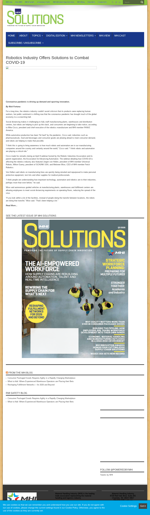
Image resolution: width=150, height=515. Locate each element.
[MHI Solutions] (35, 24)
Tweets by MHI (106, 475)
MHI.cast (120, 35)
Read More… (11, 205)
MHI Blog (81, 2)
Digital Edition (55, 35)
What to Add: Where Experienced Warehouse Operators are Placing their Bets (41, 381)
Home (11, 35)
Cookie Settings (128, 506)
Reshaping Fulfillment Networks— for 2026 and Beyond (31, 385)
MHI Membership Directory (63, 2)
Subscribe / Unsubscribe (24, 43)
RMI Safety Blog (16, 393)
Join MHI (18, 2)
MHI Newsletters (82, 35)
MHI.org (9, 2)
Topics (36, 35)
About (23, 35)
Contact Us (102, 2)
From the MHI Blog (20, 372)
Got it (143, 506)
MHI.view (104, 35)
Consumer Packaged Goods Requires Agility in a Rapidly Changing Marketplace (41, 378)
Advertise (91, 2)
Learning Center (43, 2)
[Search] (142, 2)
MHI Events (29, 2)
